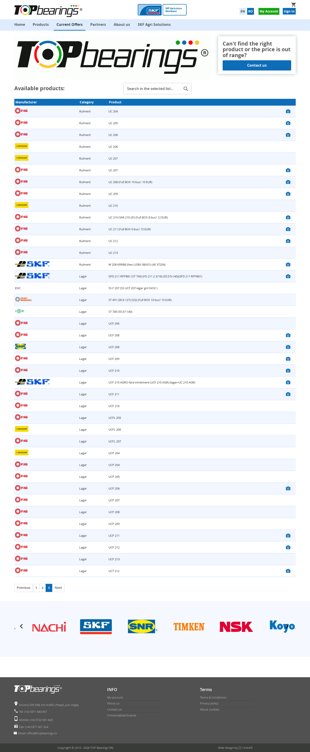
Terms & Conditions (213, 697)
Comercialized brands (121, 715)
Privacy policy (209, 703)
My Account (269, 11)
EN (243, 11)
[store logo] (49, 11)
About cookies (209, 709)
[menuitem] (20, 24)
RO (250, 11)
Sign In (289, 11)
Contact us (257, 65)
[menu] (155, 25)
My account (115, 697)
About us (113, 703)
